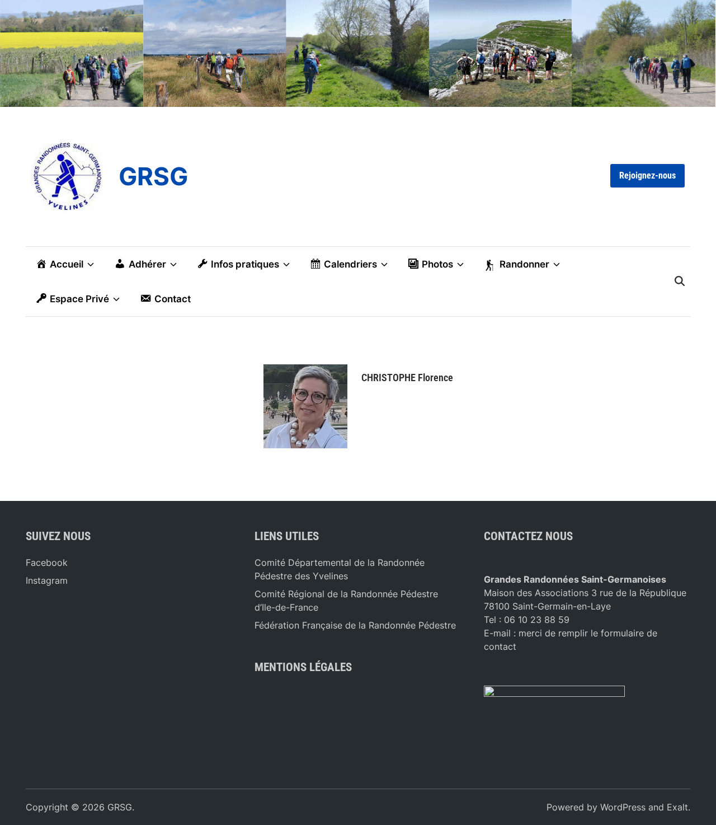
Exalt (677, 807)
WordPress (623, 807)
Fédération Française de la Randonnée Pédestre (355, 625)
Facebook (47, 562)
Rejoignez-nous (647, 175)
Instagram (47, 580)
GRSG (153, 176)
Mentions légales (303, 667)
